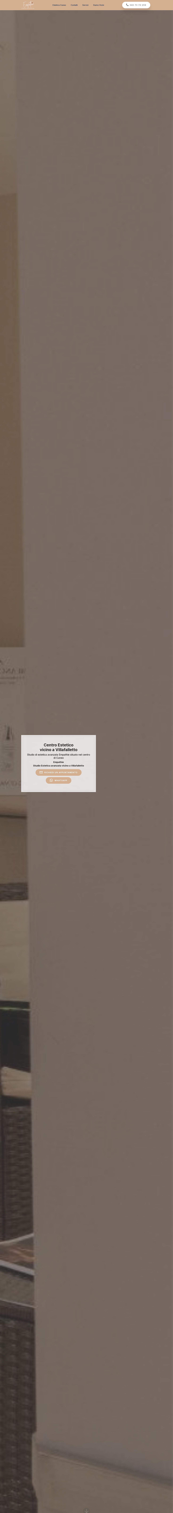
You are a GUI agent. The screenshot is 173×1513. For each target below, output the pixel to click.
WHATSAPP (61, 780)
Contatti (74, 5)
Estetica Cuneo (59, 5)
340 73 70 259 (138, 5)
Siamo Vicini (98, 5)
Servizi (85, 5)
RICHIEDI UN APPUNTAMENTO (61, 772)
